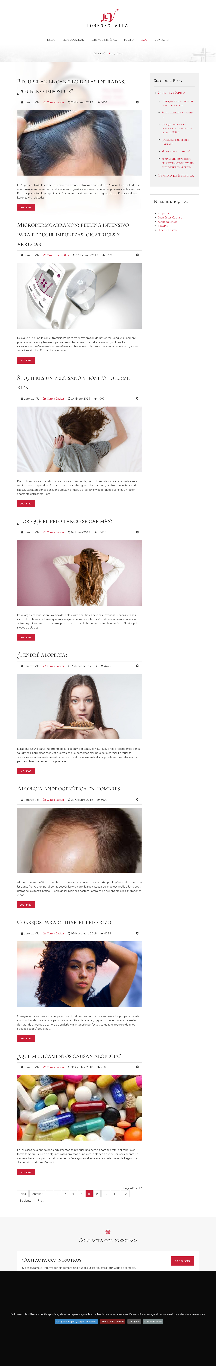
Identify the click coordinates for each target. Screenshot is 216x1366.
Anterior (37, 1194)
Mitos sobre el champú (176, 151)
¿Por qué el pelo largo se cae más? (64, 521)
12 (125, 1194)
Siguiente (25, 1200)
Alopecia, (163, 213)
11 (115, 1194)
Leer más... (26, 207)
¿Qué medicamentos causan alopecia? (69, 1056)
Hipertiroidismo (167, 230)
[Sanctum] (108, 18)
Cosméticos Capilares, (171, 217)
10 (106, 1194)
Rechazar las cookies (113, 1321)
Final (40, 1200)
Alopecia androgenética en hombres (68, 788)
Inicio (23, 1194)
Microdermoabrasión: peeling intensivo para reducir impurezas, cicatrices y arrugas (73, 234)
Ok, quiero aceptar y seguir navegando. (76, 1321)
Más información (153, 1321)
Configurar (134, 1321)
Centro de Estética (58, 255)
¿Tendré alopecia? (42, 655)
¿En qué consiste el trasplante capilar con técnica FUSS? (177, 128)
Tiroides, (163, 226)
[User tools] (137, 102)
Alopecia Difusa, (168, 222)
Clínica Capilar (55, 102)
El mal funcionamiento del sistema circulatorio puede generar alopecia (178, 163)
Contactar (184, 1261)
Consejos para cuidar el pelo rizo (64, 922)
